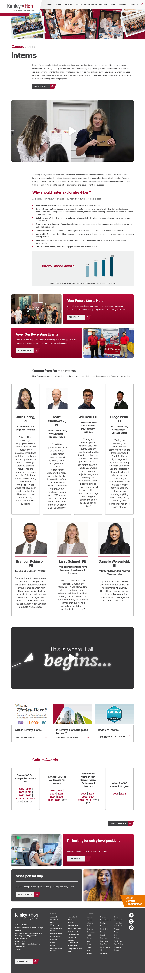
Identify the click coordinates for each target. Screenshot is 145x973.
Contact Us (23, 961)
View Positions (25, 894)
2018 (25, 798)
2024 (28, 788)
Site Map (18, 949)
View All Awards (117, 823)
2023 (21, 792)
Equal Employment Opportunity (26, 936)
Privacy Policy (20, 941)
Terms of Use (20, 947)
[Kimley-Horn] (21, 8)
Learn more (74, 859)
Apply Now (74, 317)
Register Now (24, 351)
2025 (21, 788)
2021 (21, 795)
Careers (17, 46)
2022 (28, 792)
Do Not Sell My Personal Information (27, 944)
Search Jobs (40, 86)
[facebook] (131, 927)
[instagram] (131, 921)
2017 (32, 798)
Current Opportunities (134, 901)
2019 (18, 798)
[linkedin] (131, 915)
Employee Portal (21, 939)
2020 (28, 795)
